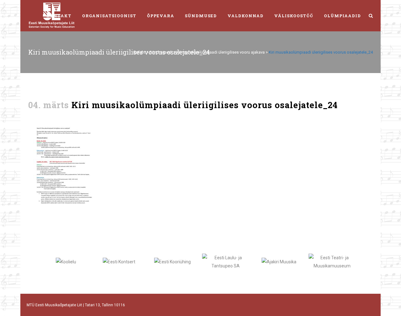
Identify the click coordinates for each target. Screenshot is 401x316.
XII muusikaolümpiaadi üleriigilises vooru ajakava (220, 52)
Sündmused (160, 52)
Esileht (139, 52)
